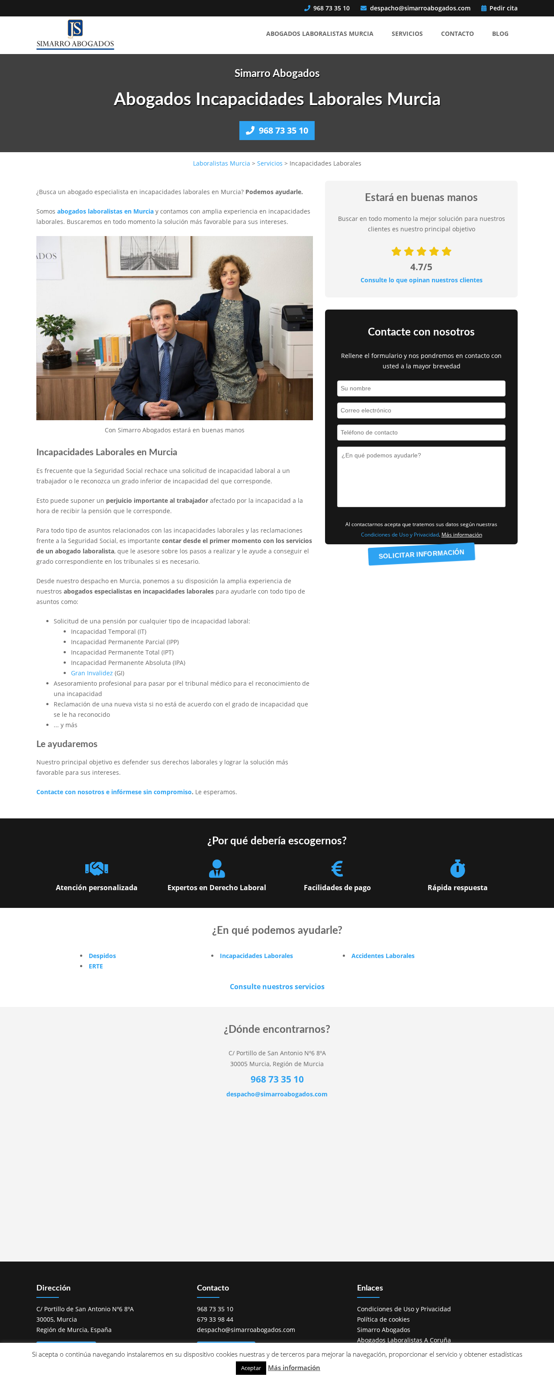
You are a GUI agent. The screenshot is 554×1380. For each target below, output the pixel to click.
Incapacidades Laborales (256, 956)
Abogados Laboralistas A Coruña (404, 1340)
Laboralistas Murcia (221, 163)
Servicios (407, 33)
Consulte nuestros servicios (277, 986)
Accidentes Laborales (383, 956)
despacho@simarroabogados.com (420, 8)
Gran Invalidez (92, 673)
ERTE (96, 966)
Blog (500, 33)
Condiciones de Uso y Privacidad (400, 534)
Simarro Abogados (383, 1330)
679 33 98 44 (215, 1319)
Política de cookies (383, 1319)
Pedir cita (503, 8)
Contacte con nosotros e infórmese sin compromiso (114, 792)
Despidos (102, 956)
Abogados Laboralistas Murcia (320, 33)
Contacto (457, 33)
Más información (294, 1367)
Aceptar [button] (251, 1368)
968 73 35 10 (331, 8)
